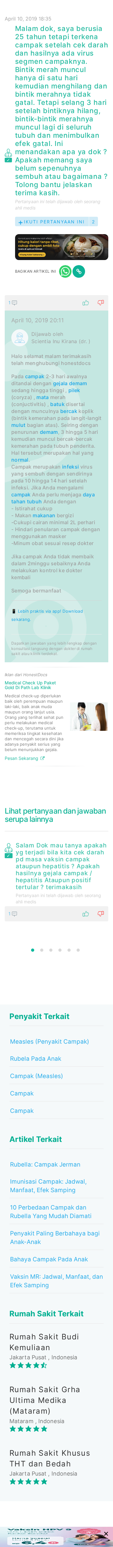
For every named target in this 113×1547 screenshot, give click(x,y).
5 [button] (69, 950)
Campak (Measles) (36, 1076)
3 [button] (50, 950)
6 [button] (78, 950)
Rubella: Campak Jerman (45, 1164)
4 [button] (60, 950)
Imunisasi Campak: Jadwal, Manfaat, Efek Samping (48, 1186)
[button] (56, 302)
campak (35, 376)
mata (42, 397)
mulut (18, 425)
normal (20, 460)
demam (78, 383)
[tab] (56, 533)
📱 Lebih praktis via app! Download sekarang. (47, 615)
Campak (22, 1093)
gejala (60, 383)
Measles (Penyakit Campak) (49, 1041)
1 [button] (32, 950)
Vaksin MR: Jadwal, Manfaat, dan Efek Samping (56, 1281)
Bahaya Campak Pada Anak (49, 1259)
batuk (57, 404)
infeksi (70, 467)
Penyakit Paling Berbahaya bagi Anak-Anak (55, 1238)
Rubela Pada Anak (35, 1058)
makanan (44, 515)
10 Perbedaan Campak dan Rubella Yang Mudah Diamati (51, 1212)
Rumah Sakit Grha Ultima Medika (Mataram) (44, 1400)
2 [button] (41, 950)
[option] (56, 880)
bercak (68, 411)
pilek (74, 390)
